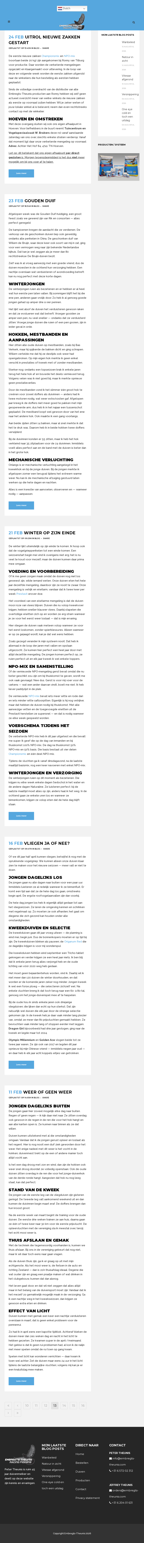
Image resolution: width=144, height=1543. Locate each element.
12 (45, 1406)
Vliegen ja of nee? (47, 843)
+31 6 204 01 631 (122, 1502)
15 (73, 1406)
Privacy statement (88, 1498)
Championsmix (50, 56)
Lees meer (21, 173)
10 (27, 1406)
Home (80, 1454)
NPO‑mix (69, 56)
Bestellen (82, 1462)
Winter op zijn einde (50, 532)
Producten (83, 1480)
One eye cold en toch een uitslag (53, 1485)
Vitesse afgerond (53, 1469)
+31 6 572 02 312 (122, 1470)
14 (64, 1406)
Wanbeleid (128, 42)
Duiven (80, 1471)
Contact (81, 1489)
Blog (36, 48)
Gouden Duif (40, 200)
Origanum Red (73, 941)
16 (82, 1406)
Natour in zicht (51, 1463)
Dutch (66, 8)
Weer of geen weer (47, 1092)
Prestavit (22, 593)
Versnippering (130, 94)
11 (36, 1406)
